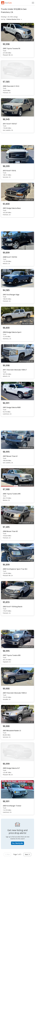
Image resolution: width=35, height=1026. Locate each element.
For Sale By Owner (27, 323)
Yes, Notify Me (17, 843)
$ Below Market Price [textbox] (13, 19)
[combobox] (14, 19)
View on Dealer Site (24, 40)
